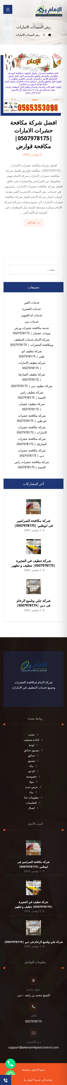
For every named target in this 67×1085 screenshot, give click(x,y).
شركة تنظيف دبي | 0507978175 (31, 386)
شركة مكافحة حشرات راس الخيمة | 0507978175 (32, 464)
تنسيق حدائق (31, 750)
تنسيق (31, 761)
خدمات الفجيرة (31, 309)
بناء (31, 766)
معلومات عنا (31, 797)
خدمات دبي (32, 321)
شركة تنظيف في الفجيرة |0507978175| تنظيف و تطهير (33, 563)
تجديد (31, 734)
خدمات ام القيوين (31, 315)
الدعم (31, 771)
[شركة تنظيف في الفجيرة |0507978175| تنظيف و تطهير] (33, 546)
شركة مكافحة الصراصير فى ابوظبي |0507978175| (33, 523)
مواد (31, 782)
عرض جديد (31, 787)
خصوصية (31, 776)
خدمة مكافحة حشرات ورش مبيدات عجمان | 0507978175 (32, 330)
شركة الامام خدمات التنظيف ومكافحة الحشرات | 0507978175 (31, 342)
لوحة (31, 745)
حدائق (31, 755)
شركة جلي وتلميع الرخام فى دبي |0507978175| (34, 602)
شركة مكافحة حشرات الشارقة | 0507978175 (32, 441)
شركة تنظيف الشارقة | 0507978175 (31, 377)
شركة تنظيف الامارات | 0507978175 (31, 365)
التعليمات (31, 802)
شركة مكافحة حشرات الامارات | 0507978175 (32, 429)
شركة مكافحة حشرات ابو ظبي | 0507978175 (31, 418)
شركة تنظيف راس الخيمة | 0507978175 (32, 395)
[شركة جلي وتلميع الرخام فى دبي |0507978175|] (33, 586)
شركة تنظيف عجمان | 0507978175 (31, 406)
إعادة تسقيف (31, 740)
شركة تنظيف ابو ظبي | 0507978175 (31, 353)
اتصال (31, 808)
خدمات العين (32, 302)
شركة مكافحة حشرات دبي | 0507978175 (32, 453)
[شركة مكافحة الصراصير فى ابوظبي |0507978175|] (33, 506)
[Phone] (10, 1064)
